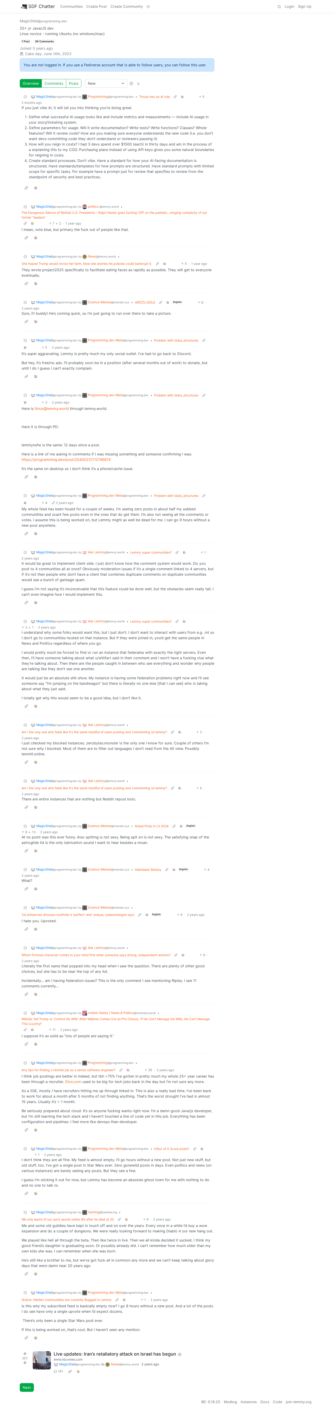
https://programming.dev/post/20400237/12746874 (66, 459)
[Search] (279, 6)
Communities (71, 6)
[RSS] (138, 83)
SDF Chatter (41, 6)
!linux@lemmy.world (52, 408)
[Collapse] (25, 96)
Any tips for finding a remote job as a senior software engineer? (68, 1070)
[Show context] (175, 96)
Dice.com (73, 1081)
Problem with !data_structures (176, 340)
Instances (249, 1402)
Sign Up (305, 6)
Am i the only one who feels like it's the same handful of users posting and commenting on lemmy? (94, 732)
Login (289, 6)
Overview (31, 83)
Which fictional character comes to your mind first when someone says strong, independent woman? (96, 955)
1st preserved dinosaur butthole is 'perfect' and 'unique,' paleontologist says (78, 915)
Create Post (96, 6)
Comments (54, 83)
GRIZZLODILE (145, 302)
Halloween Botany (148, 869)
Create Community (126, 6)
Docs (264, 1402)
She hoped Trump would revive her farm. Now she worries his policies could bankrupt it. (87, 264)
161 (60, 1371)
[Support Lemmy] (148, 6)
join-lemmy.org (299, 1402)
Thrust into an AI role (154, 97)
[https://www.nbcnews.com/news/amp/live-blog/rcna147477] (42, 1360)
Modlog (230, 1402)
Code (277, 1402)
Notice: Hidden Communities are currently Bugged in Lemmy (67, 1300)
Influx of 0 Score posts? (171, 1149)
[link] (182, 96)
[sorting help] (131, 83)
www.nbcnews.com (68, 1359)
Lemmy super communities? (151, 552)
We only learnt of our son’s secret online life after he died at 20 (68, 1219)
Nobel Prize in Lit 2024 (152, 826)
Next (27, 1387)
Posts (73, 83)
